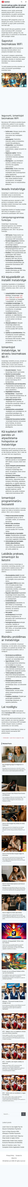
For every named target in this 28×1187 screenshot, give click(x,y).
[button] (21, 2)
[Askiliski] (5, 2)
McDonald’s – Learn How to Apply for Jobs (13, 737)
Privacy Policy (10, 1155)
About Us (14, 1158)
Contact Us (19, 1155)
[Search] (23, 1114)
